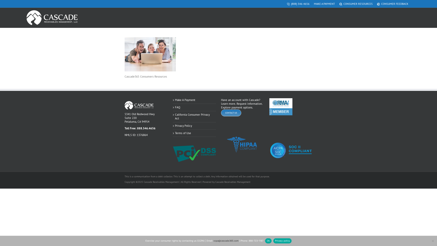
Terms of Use (183, 133)
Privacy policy (282, 240)
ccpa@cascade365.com (226, 240)
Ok (268, 240)
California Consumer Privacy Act (192, 116)
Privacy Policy (183, 126)
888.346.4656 (146, 128)
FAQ (177, 107)
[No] (432, 241)
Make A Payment (185, 100)
